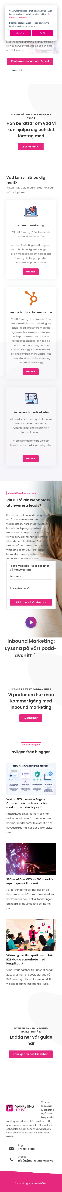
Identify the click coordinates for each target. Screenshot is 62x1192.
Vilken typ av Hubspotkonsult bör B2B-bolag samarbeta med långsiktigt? (29, 959)
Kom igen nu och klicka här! (30, 1054)
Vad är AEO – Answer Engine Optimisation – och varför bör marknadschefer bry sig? (27, 803)
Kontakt (16, 70)
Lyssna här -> (30, 146)
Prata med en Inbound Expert (30, 61)
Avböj (42, 33)
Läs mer (30, 271)
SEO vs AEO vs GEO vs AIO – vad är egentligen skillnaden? (29, 881)
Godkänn (20, 33)
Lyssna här (31, 718)
